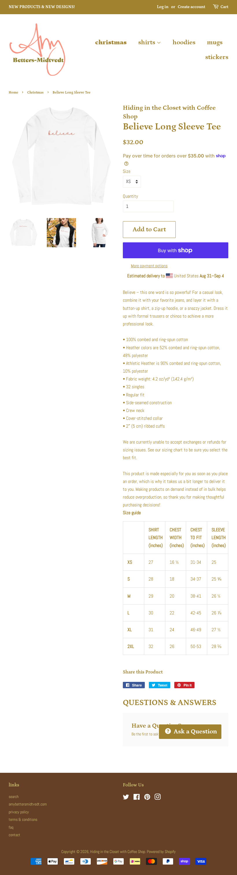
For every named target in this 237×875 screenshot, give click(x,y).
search (13, 796)
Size (126, 171)
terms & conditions (23, 819)
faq (11, 827)
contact (14, 834)
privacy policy (19, 812)
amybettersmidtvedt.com (28, 804)
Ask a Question (194, 731)
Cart (224, 7)
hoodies (184, 42)
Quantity (130, 196)
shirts (147, 42)
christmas (111, 42)
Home (13, 92)
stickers (216, 57)
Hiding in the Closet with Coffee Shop (117, 851)
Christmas (35, 92)
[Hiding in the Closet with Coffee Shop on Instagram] (157, 798)
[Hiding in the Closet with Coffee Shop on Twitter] (126, 798)
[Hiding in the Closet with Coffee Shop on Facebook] (136, 798)
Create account (191, 7)
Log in (163, 7)
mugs (215, 42)
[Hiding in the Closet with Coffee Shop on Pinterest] (147, 798)
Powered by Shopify (161, 851)
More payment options (149, 265)
